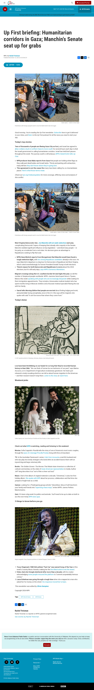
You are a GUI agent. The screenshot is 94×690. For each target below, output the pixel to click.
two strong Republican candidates (50, 260)
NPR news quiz (34, 497)
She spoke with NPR (33, 478)
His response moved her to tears (54, 582)
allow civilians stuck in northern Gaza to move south (34, 149)
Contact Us (36, 667)
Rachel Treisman (14, 56)
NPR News (38, 597)
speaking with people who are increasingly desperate (47, 279)
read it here (64, 376)
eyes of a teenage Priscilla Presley (36, 453)
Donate (47, 645)
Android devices (57, 663)
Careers (35, 669)
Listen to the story (50, 376)
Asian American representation (52, 469)
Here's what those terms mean (33, 171)
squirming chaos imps (44, 487)
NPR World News (26, 597)
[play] (5, 9)
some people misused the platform (41, 574)
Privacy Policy (37, 659)
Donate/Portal (83, 3)
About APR (36, 666)
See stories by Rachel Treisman (27, 617)
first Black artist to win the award (62, 569)
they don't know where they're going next (42, 166)
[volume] (10, 9)
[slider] (13, 9)
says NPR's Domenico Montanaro (52, 269)
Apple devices (57, 662)
